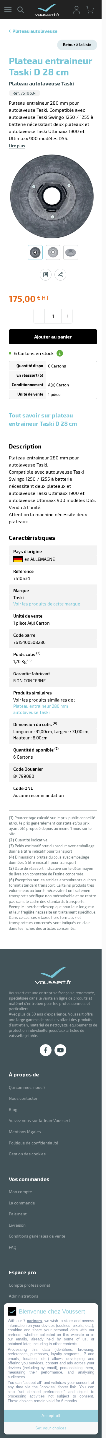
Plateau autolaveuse (34, 31)
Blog (13, 1109)
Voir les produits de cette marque (46, 603)
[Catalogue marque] (46, 275)
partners (34, 1321)
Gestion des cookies (27, 1153)
